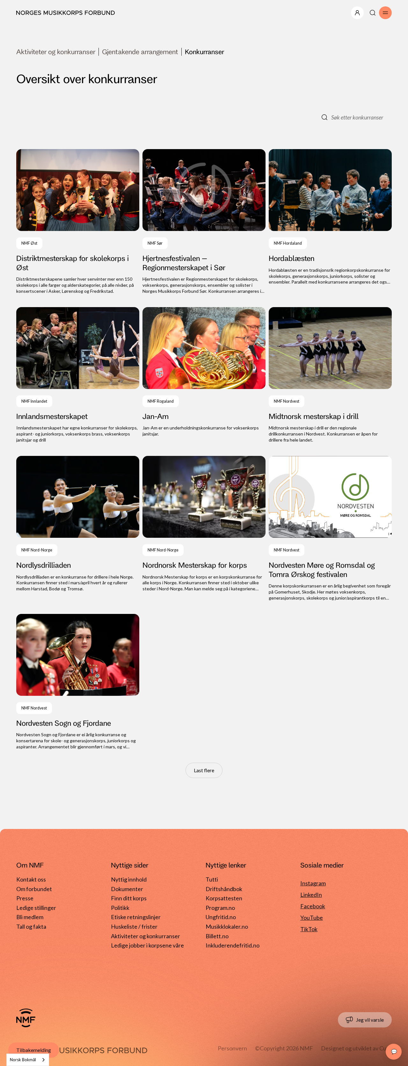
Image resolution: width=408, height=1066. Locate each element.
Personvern (232, 1048)
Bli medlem (29, 916)
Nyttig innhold (129, 879)
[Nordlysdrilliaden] (77, 528)
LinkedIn (311, 894)
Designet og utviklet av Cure (356, 1048)
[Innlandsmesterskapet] (77, 375)
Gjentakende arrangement (140, 51)
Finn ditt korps (129, 898)
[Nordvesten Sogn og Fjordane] (77, 682)
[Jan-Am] (204, 375)
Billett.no (217, 936)
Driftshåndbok (224, 888)
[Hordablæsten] (330, 221)
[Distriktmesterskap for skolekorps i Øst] (77, 221)
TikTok (308, 929)
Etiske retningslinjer (136, 916)
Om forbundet (34, 888)
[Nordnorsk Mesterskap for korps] (204, 528)
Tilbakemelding (33, 1050)
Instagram (313, 883)
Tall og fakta (31, 926)
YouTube (311, 917)
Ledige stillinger (36, 907)
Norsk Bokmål (23, 1059)
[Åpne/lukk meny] (357, 12)
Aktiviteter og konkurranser (55, 51)
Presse (24, 898)
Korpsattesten (224, 898)
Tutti (212, 879)
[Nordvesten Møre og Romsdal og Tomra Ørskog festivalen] (330, 528)
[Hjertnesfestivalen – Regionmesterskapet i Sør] (204, 221)
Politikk (120, 907)
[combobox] (27, 1060)
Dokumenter (127, 888)
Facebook (312, 906)
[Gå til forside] (25, 1017)
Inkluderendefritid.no (232, 945)
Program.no (220, 907)
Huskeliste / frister (134, 926)
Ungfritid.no (221, 916)
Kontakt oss (31, 879)
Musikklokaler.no (227, 926)
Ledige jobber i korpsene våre (147, 945)
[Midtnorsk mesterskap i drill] (330, 375)
